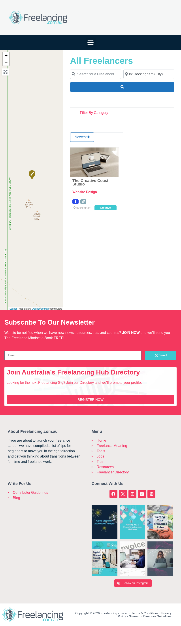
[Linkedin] (142, 494)
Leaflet (13, 308)
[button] (91, 42)
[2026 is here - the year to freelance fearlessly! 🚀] (104, 522)
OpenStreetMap (40, 308)
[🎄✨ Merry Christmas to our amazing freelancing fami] (132, 522)
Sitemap (134, 616)
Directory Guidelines (157, 616)
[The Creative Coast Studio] (31, 174)
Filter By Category (94, 113)
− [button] (6, 62)
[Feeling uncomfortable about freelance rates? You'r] (160, 522)
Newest (81, 137)
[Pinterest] (151, 494)
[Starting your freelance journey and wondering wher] (160, 558)
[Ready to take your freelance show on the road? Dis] (104, 558)
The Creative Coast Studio (90, 182)
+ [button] (6, 55)
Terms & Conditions (144, 613)
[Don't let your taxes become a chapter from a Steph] (132, 558)
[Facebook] (113, 494)
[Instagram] (132, 494)
